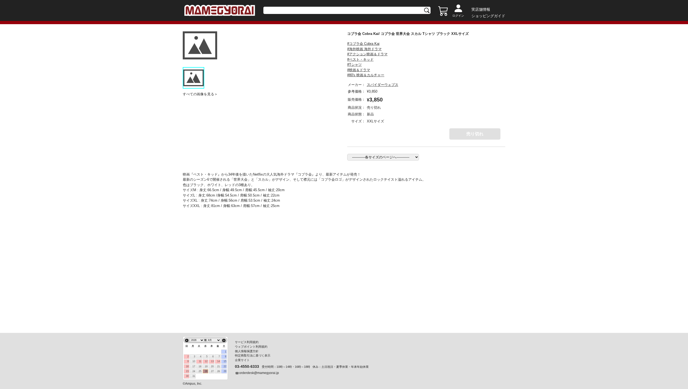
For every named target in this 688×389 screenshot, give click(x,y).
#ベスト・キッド (360, 59)
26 (206, 371)
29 (225, 371)
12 (206, 361)
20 (212, 366)
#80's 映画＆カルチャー (365, 75)
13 (212, 361)
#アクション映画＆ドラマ (367, 54)
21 (218, 366)
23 (187, 371)
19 (206, 366)
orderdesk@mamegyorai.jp (259, 373)
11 (200, 361)
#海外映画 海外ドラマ (364, 49)
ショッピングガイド (488, 16)
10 (193, 361)
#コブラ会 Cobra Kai (363, 44)
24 (193, 371)
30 (187, 376)
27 (212, 371)
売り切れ (474, 134)
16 (187, 366)
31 (193, 376)
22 (225, 366)
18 (200, 366)
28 (218, 371)
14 (218, 361)
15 (225, 361)
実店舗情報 (480, 9)
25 (200, 371)
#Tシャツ (354, 65)
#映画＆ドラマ (358, 70)
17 (193, 366)
